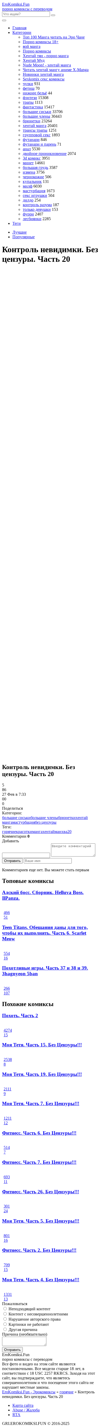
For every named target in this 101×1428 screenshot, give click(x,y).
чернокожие (33, 177)
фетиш (28, 88)
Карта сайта (22, 1405)
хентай (48, 831)
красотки (24, 831)
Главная (19, 28)
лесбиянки (32, 219)
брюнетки (31, 121)
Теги (16, 223)
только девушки (37, 209)
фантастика (33, 107)
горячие (9, 831)
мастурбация (34, 191)
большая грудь (35, 167)
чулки (28, 83)
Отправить (12, 861)
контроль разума (37, 205)
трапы (28, 102)
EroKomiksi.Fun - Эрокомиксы (28, 1392)
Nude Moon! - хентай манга (47, 65)
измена (29, 172)
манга (37, 831)
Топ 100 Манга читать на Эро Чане (54, 37)
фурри (28, 214)
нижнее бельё (35, 93)
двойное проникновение (45, 153)
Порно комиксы (37, 51)
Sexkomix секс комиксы (43, 79)
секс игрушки (35, 195)
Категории (21, 32)
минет (28, 163)
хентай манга (34, 125)
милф (27, 186)
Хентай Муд (34, 60)
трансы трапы (35, 130)
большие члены (36, 116)
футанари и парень (39, 144)
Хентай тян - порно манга (46, 56)
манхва (61, 831)
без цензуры (45, 822)
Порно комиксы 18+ (41, 42)
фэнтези (30, 97)
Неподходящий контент (29, 1309)
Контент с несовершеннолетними (38, 1314)
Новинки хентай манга (43, 74)
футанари (31, 139)
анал (27, 149)
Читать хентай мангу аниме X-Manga (56, 70)
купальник (32, 181)
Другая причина (22, 1329)
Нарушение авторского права (34, 1319)
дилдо (28, 200)
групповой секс (37, 135)
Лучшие (19, 232)
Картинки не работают (28, 1324)
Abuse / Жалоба (26, 1410)
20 (69, 831)
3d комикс (32, 158)
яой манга (31, 46)
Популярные (23, 237)
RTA (16, 1414)
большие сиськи (37, 111)
